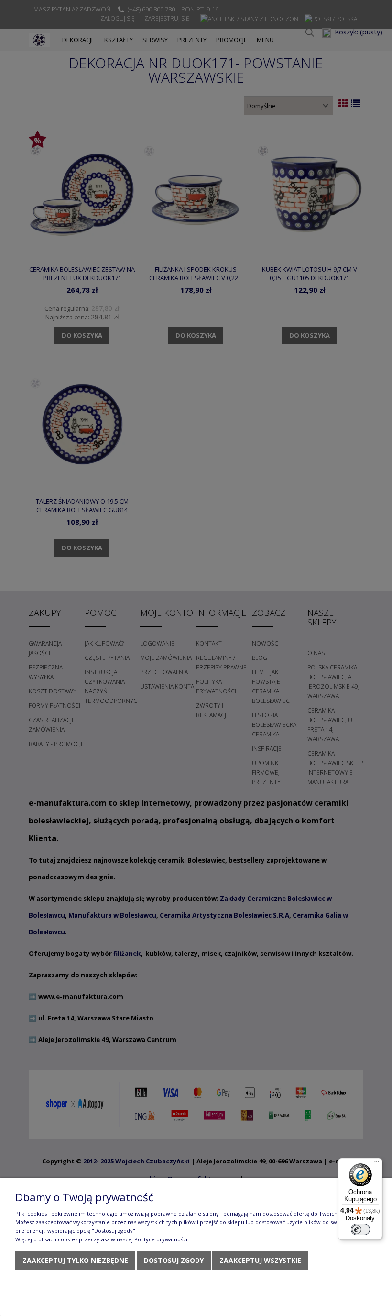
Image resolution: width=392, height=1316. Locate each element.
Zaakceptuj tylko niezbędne (75, 1260)
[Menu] (376, 1164)
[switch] (360, 1229)
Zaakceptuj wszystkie (260, 1260)
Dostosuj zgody (174, 1260)
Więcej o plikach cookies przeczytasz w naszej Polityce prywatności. (102, 1239)
